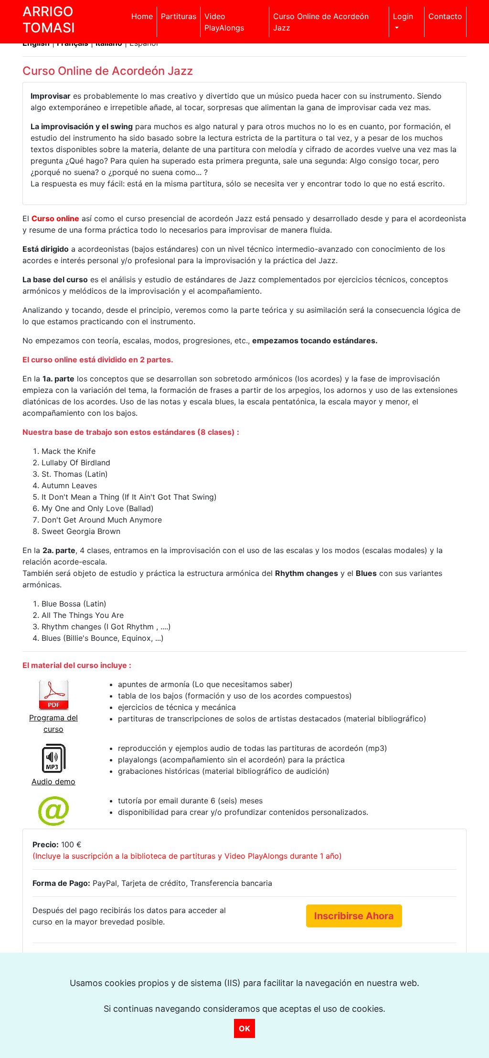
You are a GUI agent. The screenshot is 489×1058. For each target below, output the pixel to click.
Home (142, 16)
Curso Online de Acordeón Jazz (321, 21)
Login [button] (403, 16)
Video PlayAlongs (224, 21)
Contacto (445, 16)
